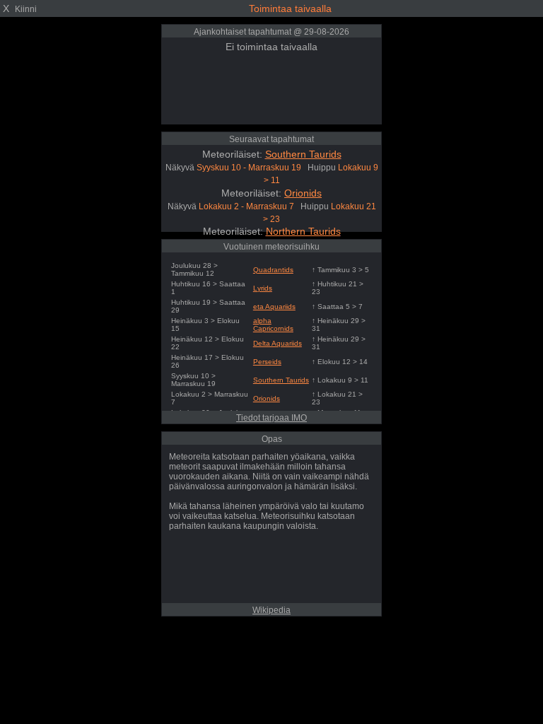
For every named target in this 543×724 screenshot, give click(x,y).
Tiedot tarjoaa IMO (271, 418)
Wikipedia (271, 610)
